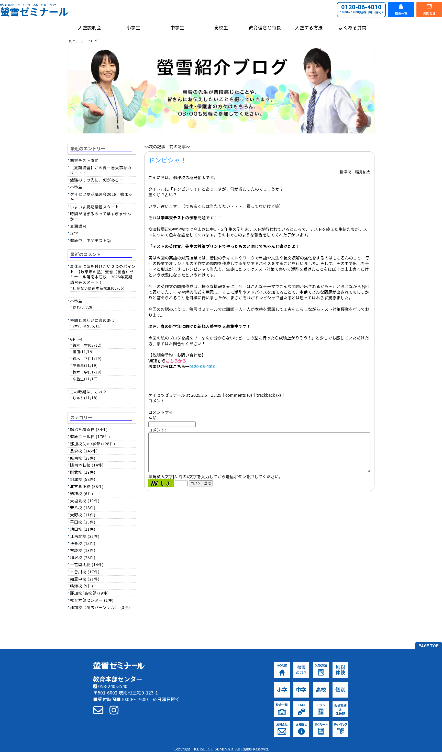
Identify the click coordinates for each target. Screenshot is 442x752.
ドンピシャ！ (167, 159)
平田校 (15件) (82, 522)
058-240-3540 (112, 686)
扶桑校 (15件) (82, 543)
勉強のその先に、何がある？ (96, 180)
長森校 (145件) (84, 450)
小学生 (133, 27)
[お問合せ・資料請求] (98, 709)
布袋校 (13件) (82, 550)
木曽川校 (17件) (85, 571)
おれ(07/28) (83, 307)
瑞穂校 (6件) (81, 493)
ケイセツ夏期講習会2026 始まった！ (101, 196)
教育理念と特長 (265, 27)
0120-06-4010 (361, 9)
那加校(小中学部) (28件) (92, 443)
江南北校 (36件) (85, 536)
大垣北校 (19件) (85, 500)
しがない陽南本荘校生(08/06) (99, 288)
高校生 (221, 27)
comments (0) (238, 395)
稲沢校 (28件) (82, 557)
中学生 (177, 27)
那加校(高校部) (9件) (89, 593)
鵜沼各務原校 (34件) (89, 429)
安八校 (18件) (82, 507)
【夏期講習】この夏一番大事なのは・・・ (100, 170)
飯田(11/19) (83, 351)
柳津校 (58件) (82, 479)
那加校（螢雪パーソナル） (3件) (100, 607)
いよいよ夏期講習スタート (94, 206)
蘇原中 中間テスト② (90, 240)
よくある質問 (352, 27)
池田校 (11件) (82, 529)
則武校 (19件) (82, 472)
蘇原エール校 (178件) (90, 436)
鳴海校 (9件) (81, 585)
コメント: (157, 430)
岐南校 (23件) (82, 458)
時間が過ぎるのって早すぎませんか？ (100, 216)
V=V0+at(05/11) (87, 325)
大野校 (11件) (82, 514)
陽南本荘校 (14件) (87, 465)
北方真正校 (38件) (87, 486)
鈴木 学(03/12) (87, 345)
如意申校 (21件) (85, 579)
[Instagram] (113, 709)
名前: (153, 418)
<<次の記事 (154, 146)
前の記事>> (179, 146)
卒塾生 (76, 187)
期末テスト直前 (84, 160)
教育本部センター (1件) (92, 600)
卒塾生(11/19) (85, 365)
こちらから (176, 361)
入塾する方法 (309, 27)
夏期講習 (78, 226)
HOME (73, 40)
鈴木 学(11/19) (87, 358)
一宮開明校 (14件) (87, 564)
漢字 (74, 233)
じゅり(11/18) (85, 397)
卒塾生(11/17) (85, 378)
